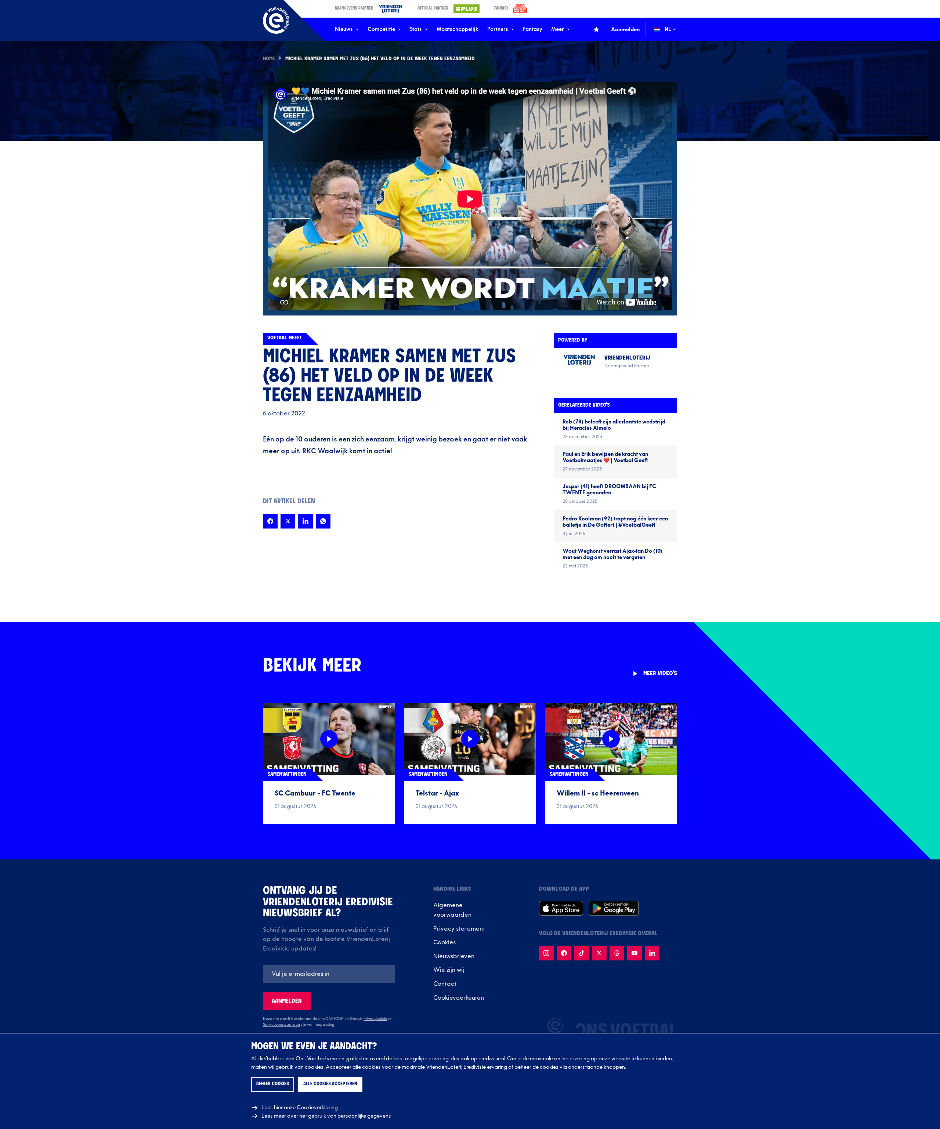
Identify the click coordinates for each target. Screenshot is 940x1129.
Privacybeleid (375, 1018)
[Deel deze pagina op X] (288, 521)
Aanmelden (287, 1001)
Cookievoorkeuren (458, 998)
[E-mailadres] (329, 974)
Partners (497, 29)
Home (269, 59)
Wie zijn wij (448, 970)
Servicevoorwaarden (281, 1024)
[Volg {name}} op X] (599, 953)
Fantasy (532, 29)
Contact (444, 984)
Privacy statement (459, 929)
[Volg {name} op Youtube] (634, 953)
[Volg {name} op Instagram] (546, 953)
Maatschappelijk (457, 29)
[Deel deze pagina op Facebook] (270, 521)
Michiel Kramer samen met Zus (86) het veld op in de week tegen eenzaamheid (380, 59)
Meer (557, 29)
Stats (416, 29)
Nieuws (344, 29)
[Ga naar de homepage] (276, 20)
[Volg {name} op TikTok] (581, 953)
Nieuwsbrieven (453, 956)
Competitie (381, 29)
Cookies (444, 942)
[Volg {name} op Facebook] (564, 953)
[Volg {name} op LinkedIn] (652, 953)
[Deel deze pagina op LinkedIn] (305, 521)
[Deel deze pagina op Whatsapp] (323, 521)
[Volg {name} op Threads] (617, 953)
